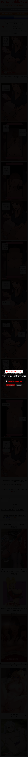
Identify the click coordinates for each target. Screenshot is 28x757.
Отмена (19, 385)
